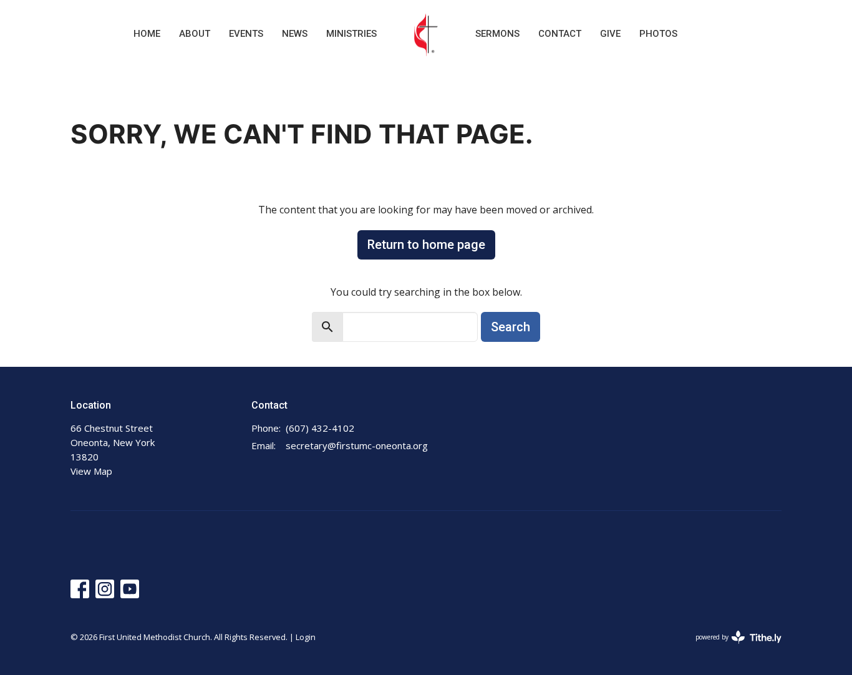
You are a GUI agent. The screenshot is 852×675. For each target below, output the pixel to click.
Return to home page (426, 244)
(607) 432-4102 (320, 428)
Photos (658, 33)
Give (610, 33)
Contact (559, 33)
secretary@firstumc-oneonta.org (357, 445)
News (294, 33)
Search (510, 326)
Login (306, 637)
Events (246, 33)
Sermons (497, 33)
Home (146, 33)
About (194, 33)
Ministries (351, 33)
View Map (91, 471)
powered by (731, 648)
